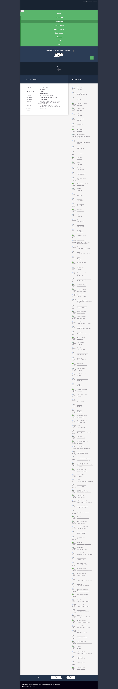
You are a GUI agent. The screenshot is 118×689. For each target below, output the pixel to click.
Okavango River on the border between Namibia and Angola (84, 459)
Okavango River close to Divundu (85, 481)
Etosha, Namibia (81, 313)
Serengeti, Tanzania (81, 528)
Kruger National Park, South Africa (85, 554)
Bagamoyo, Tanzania (82, 632)
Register (89, 1)
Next (59, 70)
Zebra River (79, 391)
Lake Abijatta (80, 200)
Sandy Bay (79, 99)
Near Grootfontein (81, 438)
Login (84, 1)
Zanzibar (79, 538)
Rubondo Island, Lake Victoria (84, 492)
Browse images (59, 21)
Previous (59, 69)
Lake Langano (80, 153)
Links (59, 44)
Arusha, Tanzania (81, 533)
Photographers (59, 33)
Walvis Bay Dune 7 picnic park (84, 323)
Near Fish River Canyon (82, 453)
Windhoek (79, 344)
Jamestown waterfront (82, 94)
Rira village (79, 190)
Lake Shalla (80, 231)
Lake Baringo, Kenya (82, 549)
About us (59, 36)
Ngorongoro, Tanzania (82, 637)
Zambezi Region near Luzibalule (84, 432)
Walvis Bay (79, 412)
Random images (59, 29)
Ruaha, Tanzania (81, 658)
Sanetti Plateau (80, 148)
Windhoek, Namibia (81, 275)
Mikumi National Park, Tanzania (84, 502)
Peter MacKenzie (44, 87)
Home (59, 13)
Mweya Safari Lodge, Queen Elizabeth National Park (83, 243)
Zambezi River (80, 417)
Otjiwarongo (80, 339)
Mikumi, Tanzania (81, 663)
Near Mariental (80, 401)
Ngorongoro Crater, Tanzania (83, 617)
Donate (95, 1)
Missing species (59, 25)
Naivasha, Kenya (81, 497)
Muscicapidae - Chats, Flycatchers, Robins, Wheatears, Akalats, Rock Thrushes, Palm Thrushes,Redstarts (49, 102)
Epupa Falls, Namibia (82, 354)
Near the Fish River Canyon (83, 448)
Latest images (59, 17)
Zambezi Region (81, 422)
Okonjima (79, 258)
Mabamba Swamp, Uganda (83, 248)
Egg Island (79, 89)
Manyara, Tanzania (81, 507)
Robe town (79, 159)
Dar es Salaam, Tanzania (83, 512)
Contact (59, 40)
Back (59, 68)
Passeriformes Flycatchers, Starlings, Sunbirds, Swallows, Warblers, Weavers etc (50, 106)
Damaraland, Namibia (82, 307)
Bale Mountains (80, 221)
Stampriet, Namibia (81, 286)
